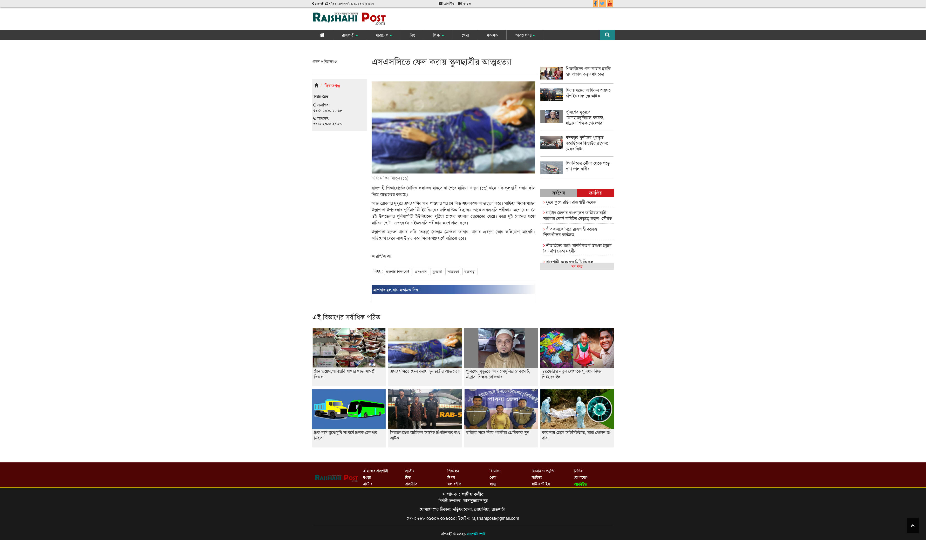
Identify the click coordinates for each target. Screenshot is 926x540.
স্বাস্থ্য (493, 484)
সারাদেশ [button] (383, 35)
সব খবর (577, 266)
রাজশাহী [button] (349, 35)
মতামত (492, 35)
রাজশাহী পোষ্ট (476, 533)
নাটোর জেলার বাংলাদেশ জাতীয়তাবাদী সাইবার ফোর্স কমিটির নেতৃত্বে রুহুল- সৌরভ (577, 215)
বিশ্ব (412, 35)
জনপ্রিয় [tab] (595, 192)
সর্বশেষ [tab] (558, 192)
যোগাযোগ (581, 477)
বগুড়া (367, 477)
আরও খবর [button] (524, 35)
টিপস (451, 477)
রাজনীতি (411, 484)
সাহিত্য (537, 477)
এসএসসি (421, 271)
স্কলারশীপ (454, 484)
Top (913, 525)
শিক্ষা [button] (437, 35)
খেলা (465, 35)
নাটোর (367, 484)
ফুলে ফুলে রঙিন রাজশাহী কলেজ (570, 202)
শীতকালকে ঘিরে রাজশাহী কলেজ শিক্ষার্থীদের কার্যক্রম (570, 231)
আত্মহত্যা (453, 271)
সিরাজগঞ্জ (330, 61)
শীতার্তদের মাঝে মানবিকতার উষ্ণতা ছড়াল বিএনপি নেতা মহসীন (577, 248)
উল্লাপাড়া (469, 271)
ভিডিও (466, 3)
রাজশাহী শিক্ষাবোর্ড (397, 271)
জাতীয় (409, 470)
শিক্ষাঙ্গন (453, 470)
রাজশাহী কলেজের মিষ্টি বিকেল (569, 261)
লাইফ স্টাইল (541, 484)
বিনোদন (496, 470)
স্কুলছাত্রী (437, 271)
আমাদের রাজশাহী (375, 470)
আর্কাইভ (449, 3)
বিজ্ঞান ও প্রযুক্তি (543, 470)
